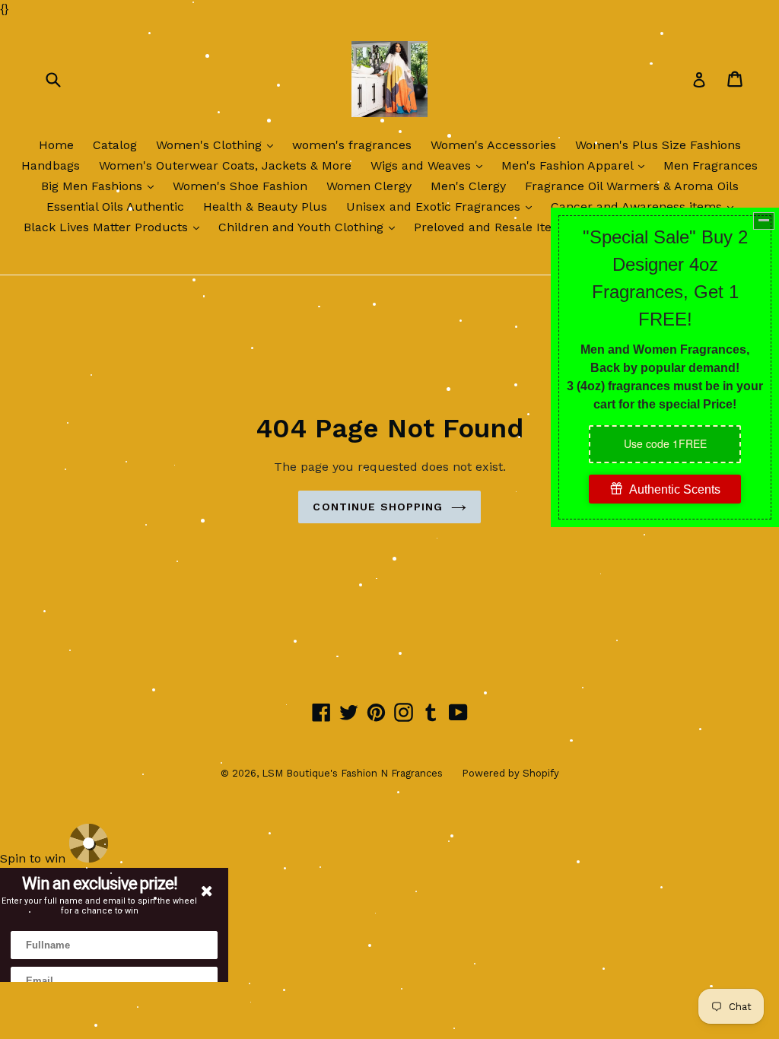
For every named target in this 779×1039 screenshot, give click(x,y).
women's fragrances (352, 145)
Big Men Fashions (101, 185)
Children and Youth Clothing (310, 226)
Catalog (115, 145)
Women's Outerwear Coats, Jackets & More (225, 165)
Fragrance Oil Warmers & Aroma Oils (632, 186)
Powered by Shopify (510, 773)
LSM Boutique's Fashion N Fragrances (352, 773)
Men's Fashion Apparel (576, 165)
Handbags (50, 165)
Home (56, 145)
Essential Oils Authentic (115, 206)
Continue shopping (378, 506)
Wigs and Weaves (430, 165)
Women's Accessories (493, 145)
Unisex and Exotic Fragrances (442, 206)
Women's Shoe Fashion (240, 186)
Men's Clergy (468, 186)
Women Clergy (369, 186)
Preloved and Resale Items (492, 227)
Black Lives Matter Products (115, 226)
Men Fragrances (710, 165)
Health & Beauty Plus (265, 206)
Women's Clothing (218, 144)
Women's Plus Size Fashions (658, 145)
